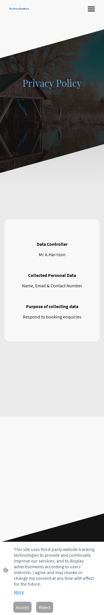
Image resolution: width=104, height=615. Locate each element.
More (19, 592)
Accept (22, 607)
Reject (45, 607)
